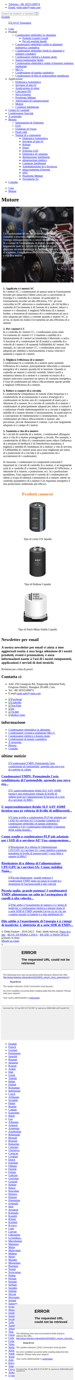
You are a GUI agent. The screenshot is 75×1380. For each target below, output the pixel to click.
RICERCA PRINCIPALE (54, 934)
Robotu (26, 144)
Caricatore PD (23, 91)
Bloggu (12, 119)
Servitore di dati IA (32, 141)
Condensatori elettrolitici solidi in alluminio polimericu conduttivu (39, 46)
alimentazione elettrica (34, 160)
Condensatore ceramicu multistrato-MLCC (31, 732)
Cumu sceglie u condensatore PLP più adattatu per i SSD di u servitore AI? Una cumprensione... (36, 838)
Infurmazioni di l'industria (29, 122)
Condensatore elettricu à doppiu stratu (36, 56)
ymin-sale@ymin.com (28, 693)
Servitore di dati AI (25, 85)
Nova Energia (23, 94)
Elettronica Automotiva (28, 81)
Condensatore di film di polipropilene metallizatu (42, 75)
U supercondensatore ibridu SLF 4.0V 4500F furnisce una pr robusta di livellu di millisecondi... (36, 808)
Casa (11, 28)
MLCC (19, 69)
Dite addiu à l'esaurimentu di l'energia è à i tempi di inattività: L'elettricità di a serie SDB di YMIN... (37, 923)
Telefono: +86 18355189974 (24, 4)
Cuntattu (13, 182)
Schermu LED (30, 150)
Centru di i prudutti (18, 110)
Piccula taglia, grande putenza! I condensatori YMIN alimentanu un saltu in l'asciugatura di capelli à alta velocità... (34, 894)
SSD (25, 172)
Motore (19, 103)
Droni (25, 147)
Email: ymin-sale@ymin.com (24, 7)
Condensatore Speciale (20, 113)
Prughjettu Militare (25, 97)
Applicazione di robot (27, 88)
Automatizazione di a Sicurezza (39, 166)
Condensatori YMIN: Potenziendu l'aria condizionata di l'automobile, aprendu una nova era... (35, 780)
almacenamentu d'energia (36, 169)
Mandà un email (10, 940)
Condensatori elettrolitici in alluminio (35, 35)
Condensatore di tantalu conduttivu (34, 72)
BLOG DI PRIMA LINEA (23, 934)
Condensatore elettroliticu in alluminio (29, 729)
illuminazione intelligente (36, 157)
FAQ (18, 125)
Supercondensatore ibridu (29, 60)
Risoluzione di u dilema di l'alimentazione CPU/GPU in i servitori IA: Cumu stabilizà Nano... (31, 867)
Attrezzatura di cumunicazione (32, 100)
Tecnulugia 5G (30, 178)
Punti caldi (21, 132)
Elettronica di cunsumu (35, 153)
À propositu (14, 116)
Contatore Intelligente (27, 107)
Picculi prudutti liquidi (34, 41)
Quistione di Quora (25, 128)
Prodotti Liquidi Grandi (35, 38)
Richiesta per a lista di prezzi (17, 669)
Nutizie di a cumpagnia (28, 135)
